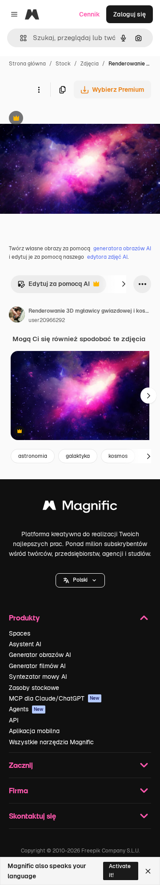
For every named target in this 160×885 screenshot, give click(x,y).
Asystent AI (25, 644)
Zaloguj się (129, 14)
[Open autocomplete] (20, 38)
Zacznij (21, 765)
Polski (80, 579)
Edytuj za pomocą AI (53, 286)
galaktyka (78, 456)
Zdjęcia (89, 63)
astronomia (32, 456)
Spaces (19, 633)
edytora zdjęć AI (107, 257)
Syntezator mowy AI (38, 677)
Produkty (24, 617)
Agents (26, 709)
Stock (63, 63)
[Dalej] (124, 284)
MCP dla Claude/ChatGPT (54, 698)
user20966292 (46, 320)
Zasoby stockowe (34, 688)
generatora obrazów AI (122, 248)
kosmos (118, 456)
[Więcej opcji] (39, 89)
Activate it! (120, 870)
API (14, 720)
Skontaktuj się (32, 815)
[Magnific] (80, 507)
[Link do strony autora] (17, 315)
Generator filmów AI (37, 666)
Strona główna (27, 63)
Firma (18, 790)
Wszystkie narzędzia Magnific (51, 742)
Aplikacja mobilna (34, 731)
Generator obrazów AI (40, 655)
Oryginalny (61, 119)
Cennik (89, 14)
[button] (80, 580)
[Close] (148, 871)
